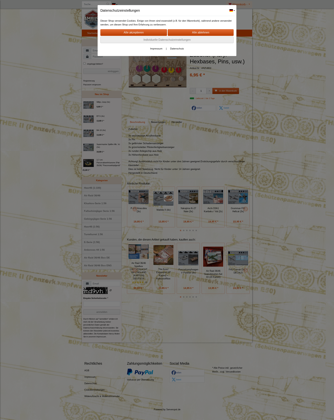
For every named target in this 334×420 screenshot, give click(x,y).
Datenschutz (177, 48)
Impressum (156, 48)
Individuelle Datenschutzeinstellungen (167, 39)
